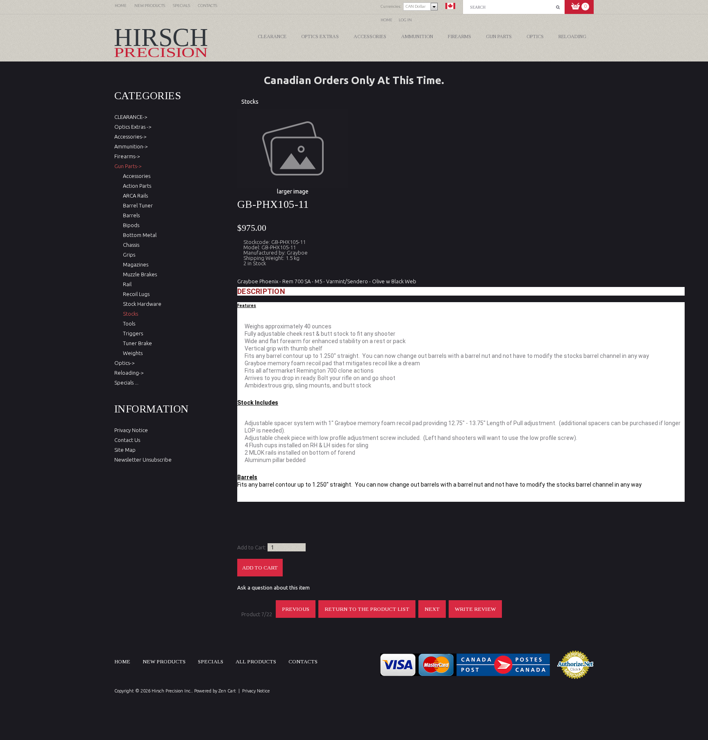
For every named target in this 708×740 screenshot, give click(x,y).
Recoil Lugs (135, 294)
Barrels (130, 215)
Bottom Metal (138, 235)
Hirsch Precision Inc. (172, 690)
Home (387, 20)
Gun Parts (499, 36)
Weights (131, 353)
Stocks (250, 101)
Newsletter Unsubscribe (143, 459)
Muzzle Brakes (138, 274)
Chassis (129, 245)
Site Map (125, 450)
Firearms (459, 36)
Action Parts (135, 186)
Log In (405, 20)
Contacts (303, 661)
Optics (535, 36)
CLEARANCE (272, 36)
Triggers (131, 333)
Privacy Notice (131, 430)
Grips (127, 254)
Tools (127, 323)
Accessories (370, 36)
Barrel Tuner (136, 205)
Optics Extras (320, 36)
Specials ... (126, 382)
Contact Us (127, 440)
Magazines (134, 264)
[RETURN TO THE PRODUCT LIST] (367, 616)
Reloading (572, 36)
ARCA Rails (134, 195)
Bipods (129, 225)
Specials (210, 661)
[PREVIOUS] (296, 616)
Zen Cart (227, 690)
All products (256, 661)
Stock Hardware (140, 304)
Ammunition (417, 36)
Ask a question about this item (273, 587)
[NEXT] (432, 616)
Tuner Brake (136, 343)
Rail (126, 284)
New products (164, 661)
